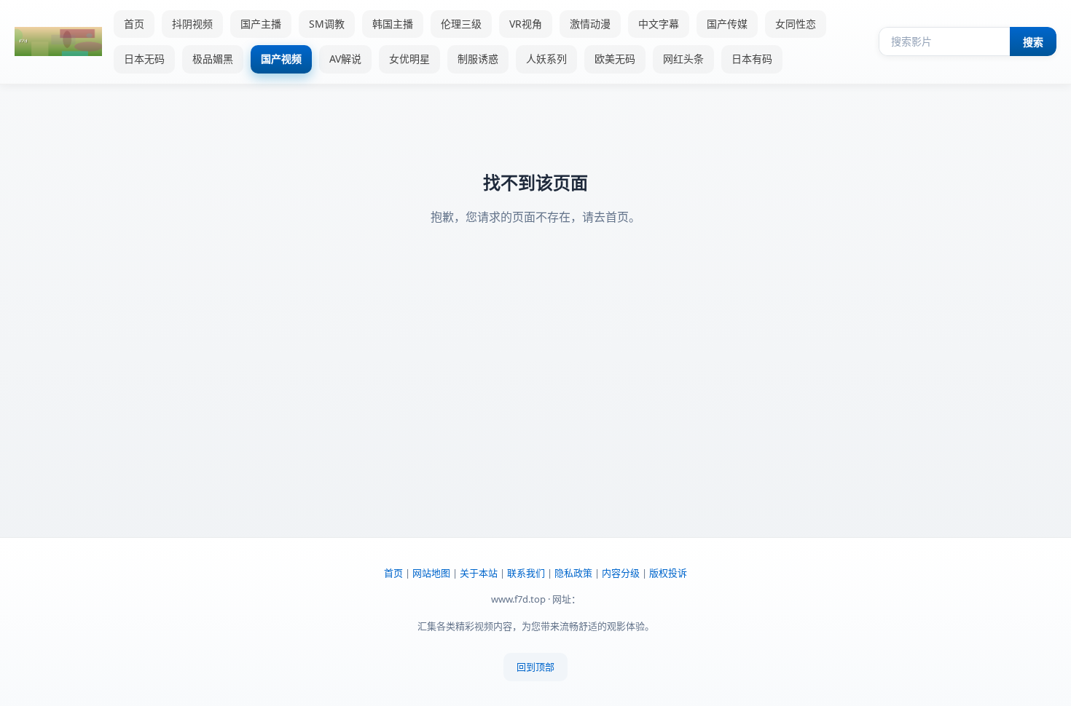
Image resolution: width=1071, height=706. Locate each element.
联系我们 (526, 572)
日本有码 (751, 59)
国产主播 (260, 24)
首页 (134, 24)
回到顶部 (535, 666)
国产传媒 (727, 24)
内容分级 (621, 572)
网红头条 (683, 59)
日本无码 (144, 59)
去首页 (611, 217)
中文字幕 (658, 24)
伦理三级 (461, 24)
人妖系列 (546, 59)
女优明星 (409, 59)
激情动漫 (590, 24)
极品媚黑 (212, 59)
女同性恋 (795, 24)
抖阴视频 (192, 24)
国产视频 (281, 59)
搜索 (1033, 42)
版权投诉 (668, 572)
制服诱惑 (478, 59)
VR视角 (525, 24)
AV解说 (345, 59)
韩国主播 (392, 24)
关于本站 (479, 572)
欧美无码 (615, 59)
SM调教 (327, 24)
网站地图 (431, 572)
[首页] (58, 41)
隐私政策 (573, 572)
